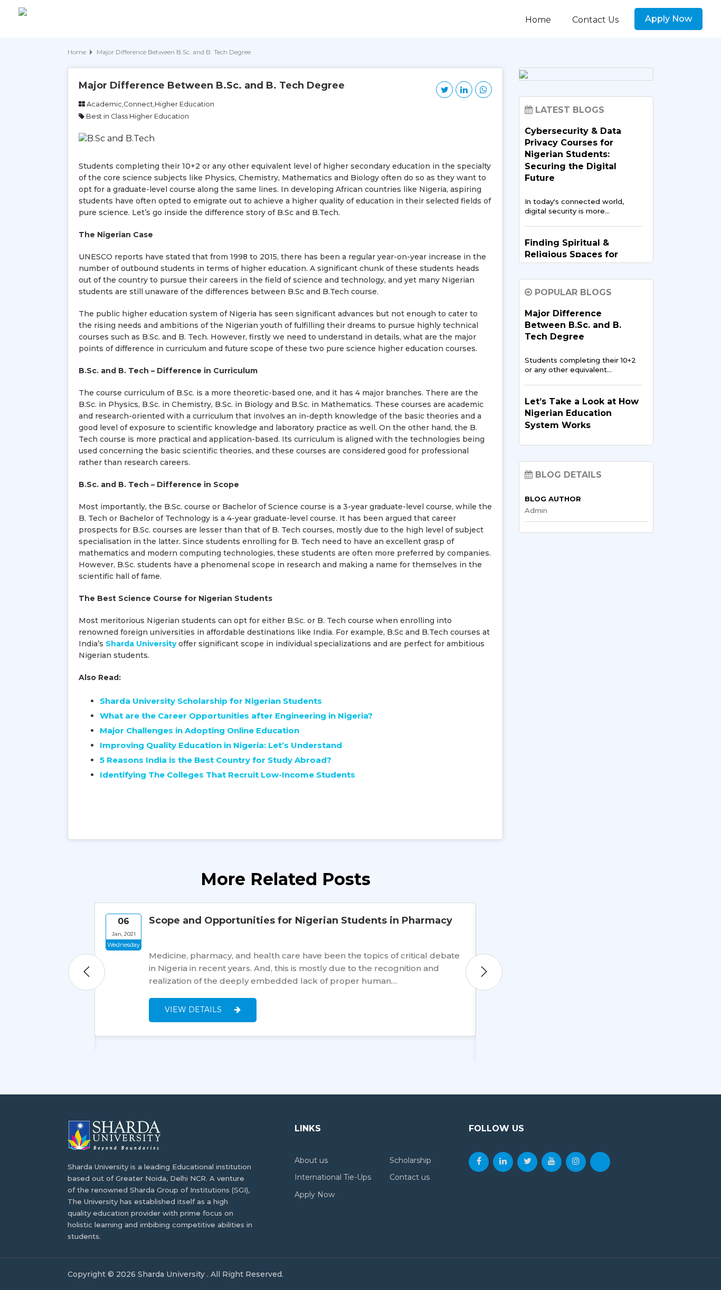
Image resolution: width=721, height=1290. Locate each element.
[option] (285, 969)
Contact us (410, 1177)
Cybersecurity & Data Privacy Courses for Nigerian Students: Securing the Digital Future (573, 154)
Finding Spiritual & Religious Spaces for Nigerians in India (571, 254)
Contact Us (595, 20)
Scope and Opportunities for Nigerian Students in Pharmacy (300, 920)
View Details (194, 1009)
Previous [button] (86, 972)
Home (538, 20)
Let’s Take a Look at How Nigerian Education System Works (582, 413)
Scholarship (410, 1160)
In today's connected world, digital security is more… (574, 206)
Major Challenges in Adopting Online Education (199, 730)
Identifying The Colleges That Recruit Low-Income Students (227, 775)
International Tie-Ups (333, 1177)
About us (311, 1160)
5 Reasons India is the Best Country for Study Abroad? (215, 760)
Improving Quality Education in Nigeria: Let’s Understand (221, 745)
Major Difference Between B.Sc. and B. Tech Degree (573, 325)
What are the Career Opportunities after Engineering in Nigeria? (236, 716)
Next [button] (484, 972)
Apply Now (668, 19)
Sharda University (141, 643)
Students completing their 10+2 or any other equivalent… (580, 365)
